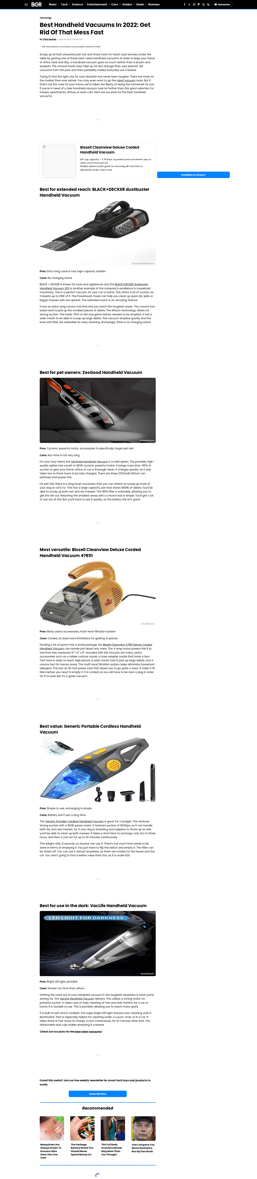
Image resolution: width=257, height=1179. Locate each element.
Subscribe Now (97, 1093)
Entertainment (97, 4)
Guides (127, 4)
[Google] (203, 4)
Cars (114, 4)
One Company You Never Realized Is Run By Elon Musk (143, 1148)
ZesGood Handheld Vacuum (89, 462)
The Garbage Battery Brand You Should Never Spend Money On (82, 1149)
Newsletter (224, 4)
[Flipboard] (199, 4)
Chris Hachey (49, 39)
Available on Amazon (193, 174)
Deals (140, 4)
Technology (46, 18)
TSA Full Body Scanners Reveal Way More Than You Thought (111, 1149)
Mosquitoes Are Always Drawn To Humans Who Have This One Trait (50, 1151)
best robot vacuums (88, 1031)
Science (77, 4)
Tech (64, 4)
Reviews (154, 4)
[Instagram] (194, 4)
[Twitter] (189, 4)
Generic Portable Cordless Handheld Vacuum (74, 822)
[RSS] (208, 4)
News (53, 4)
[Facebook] (184, 4)
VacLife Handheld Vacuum (77, 999)
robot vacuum (126, 81)
